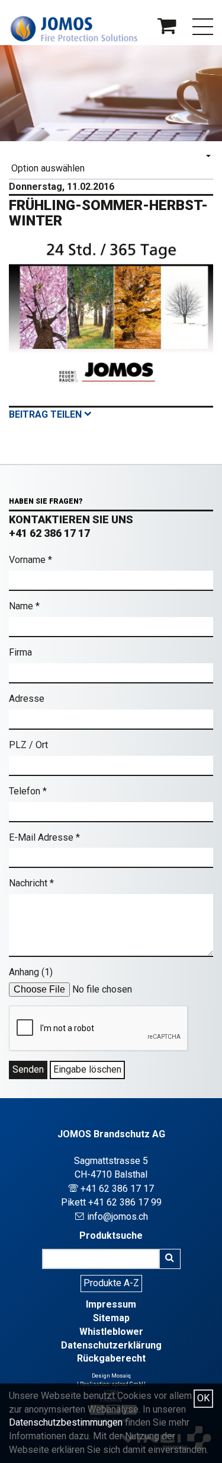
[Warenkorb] (166, 29)
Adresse (26, 698)
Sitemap (111, 1318)
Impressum (111, 1304)
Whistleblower (111, 1331)
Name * (24, 606)
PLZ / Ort (28, 744)
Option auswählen (48, 168)
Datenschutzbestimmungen (66, 1422)
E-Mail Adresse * (44, 837)
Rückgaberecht (111, 1358)
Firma (20, 652)
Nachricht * (31, 883)
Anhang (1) (31, 972)
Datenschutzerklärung (111, 1345)
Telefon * (28, 791)
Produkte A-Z (111, 1283)
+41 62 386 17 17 (49, 533)
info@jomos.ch (111, 1216)
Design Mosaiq (111, 1375)
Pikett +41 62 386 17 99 (111, 1202)
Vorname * (30, 559)
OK (203, 1398)
